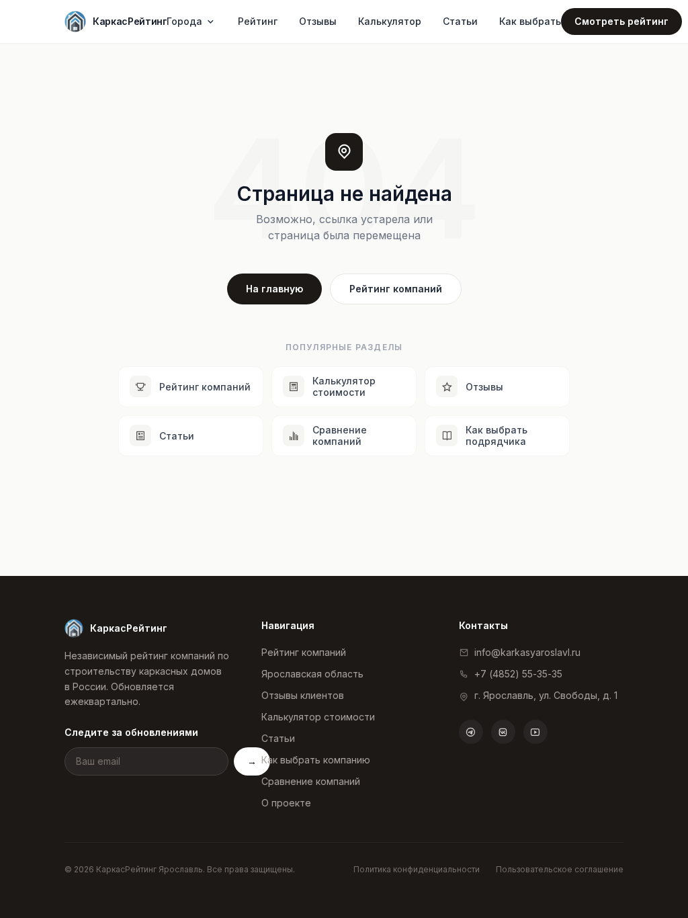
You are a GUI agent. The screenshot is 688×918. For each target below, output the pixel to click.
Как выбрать (530, 21)
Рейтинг (257, 21)
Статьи (460, 21)
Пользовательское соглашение (560, 869)
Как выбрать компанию (315, 759)
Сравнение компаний (310, 781)
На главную (274, 288)
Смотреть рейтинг (621, 21)
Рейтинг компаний (395, 288)
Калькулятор (389, 21)
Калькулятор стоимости (318, 716)
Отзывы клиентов (302, 695)
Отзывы (318, 21)
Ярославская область (312, 673)
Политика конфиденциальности (416, 869)
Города (184, 21)
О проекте (286, 802)
